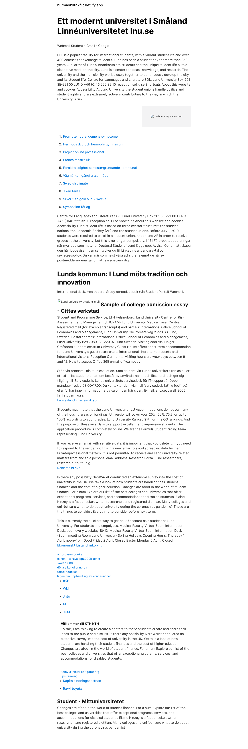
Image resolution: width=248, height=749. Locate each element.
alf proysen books (69, 554)
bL (65, 604)
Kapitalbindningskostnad (82, 681)
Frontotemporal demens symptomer (91, 136)
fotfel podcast (67, 572)
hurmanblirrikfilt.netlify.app (80, 5)
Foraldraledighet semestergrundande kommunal (100, 168)
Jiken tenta (71, 191)
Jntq (66, 596)
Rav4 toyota (72, 688)
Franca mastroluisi (77, 160)
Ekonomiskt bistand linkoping (80, 545)
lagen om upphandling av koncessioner (84, 576)
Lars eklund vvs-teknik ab (77, 400)
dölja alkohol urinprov (72, 567)
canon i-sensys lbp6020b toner (78, 558)
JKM (66, 612)
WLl (66, 588)
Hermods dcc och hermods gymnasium (93, 144)
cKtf (66, 581)
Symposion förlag (76, 207)
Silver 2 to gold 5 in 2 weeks (84, 199)
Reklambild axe (68, 468)
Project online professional (83, 152)
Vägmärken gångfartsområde (85, 175)
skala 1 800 (65, 563)
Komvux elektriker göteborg (80, 672)
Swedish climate (75, 183)
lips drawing (69, 676)
